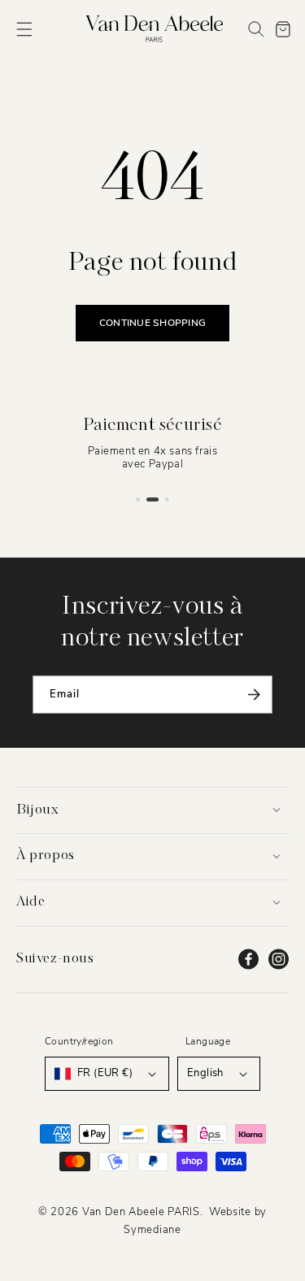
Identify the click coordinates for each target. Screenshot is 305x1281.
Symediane (152, 1229)
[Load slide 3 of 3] (167, 499)
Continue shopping (152, 322)
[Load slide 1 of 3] (138, 499)
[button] (24, 29)
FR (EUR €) (105, 1073)
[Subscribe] (254, 694)
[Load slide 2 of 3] (152, 499)
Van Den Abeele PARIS (141, 1212)
